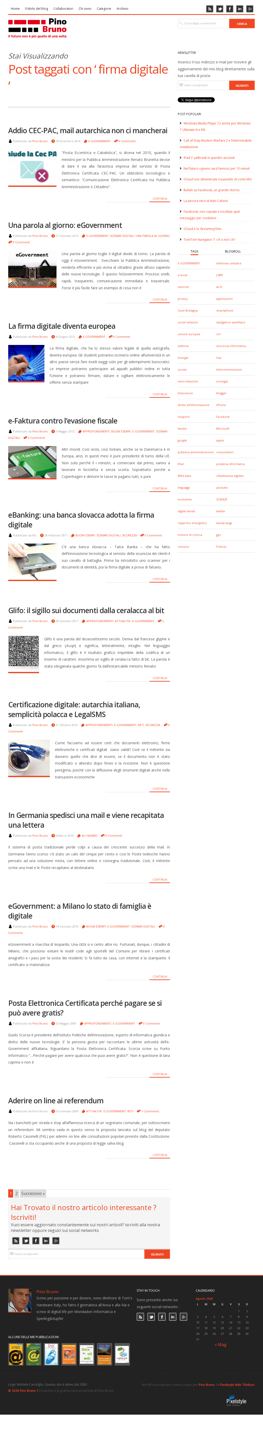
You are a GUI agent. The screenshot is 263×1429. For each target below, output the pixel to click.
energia (183, 358)
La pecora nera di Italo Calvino (206, 201)
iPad (181, 464)
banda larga (224, 523)
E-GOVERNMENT (189, 263)
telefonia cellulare (228, 263)
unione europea (189, 334)
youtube (222, 487)
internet (183, 287)
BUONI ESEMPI (121, 431)
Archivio (122, 8)
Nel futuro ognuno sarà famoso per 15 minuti (217, 168)
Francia (221, 546)
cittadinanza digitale (230, 476)
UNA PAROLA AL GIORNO (153, 236)
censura (183, 546)
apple (220, 440)
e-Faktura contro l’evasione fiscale (62, 421)
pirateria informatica (230, 464)
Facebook (223, 417)
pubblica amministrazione (196, 452)
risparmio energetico (192, 523)
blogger (221, 393)
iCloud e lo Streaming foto (203, 229)
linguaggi (184, 487)
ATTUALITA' (122, 621)
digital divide (186, 511)
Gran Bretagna (188, 310)
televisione (185, 393)
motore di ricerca (190, 535)
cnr (218, 334)
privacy (183, 299)
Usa (218, 358)
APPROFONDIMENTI (96, 431)
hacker (182, 428)
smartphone (224, 310)
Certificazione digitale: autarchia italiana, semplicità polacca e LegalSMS (74, 709)
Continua (160, 198)
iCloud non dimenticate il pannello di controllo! (218, 179)
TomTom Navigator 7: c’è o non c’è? (209, 239)
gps (218, 535)
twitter (221, 511)
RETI (141, 725)
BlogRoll (233, 251)
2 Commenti (36, 438)
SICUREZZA (129, 535)
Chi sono (85, 8)
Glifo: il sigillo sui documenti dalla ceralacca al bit (86, 610)
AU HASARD (89, 835)
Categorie (104, 8)
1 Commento (150, 1111)
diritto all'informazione (193, 405)
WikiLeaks (184, 476)
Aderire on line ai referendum (56, 1100)
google (182, 440)
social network (188, 322)
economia (185, 499)
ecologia (222, 381)
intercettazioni (188, 381)
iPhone (221, 405)
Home (15, 8)
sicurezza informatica (231, 346)
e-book (182, 275)
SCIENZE (221, 499)
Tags (194, 251)
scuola (182, 369)
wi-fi (219, 287)
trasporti (184, 417)
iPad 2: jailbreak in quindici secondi (209, 158)
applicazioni (224, 299)
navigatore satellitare (230, 322)
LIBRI (219, 275)
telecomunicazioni (229, 369)
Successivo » (33, 1193)
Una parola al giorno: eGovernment (65, 225)
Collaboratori (63, 8)
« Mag (221, 1344)
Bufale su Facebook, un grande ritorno (212, 190)
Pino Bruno (40, 141)
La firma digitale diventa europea (61, 326)
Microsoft (222, 428)
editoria (183, 346)
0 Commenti (127, 141)
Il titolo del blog (36, 8)
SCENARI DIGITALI (122, 236)
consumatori (225, 452)
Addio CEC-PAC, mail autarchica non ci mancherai (87, 130)
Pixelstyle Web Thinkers (237, 1385)
